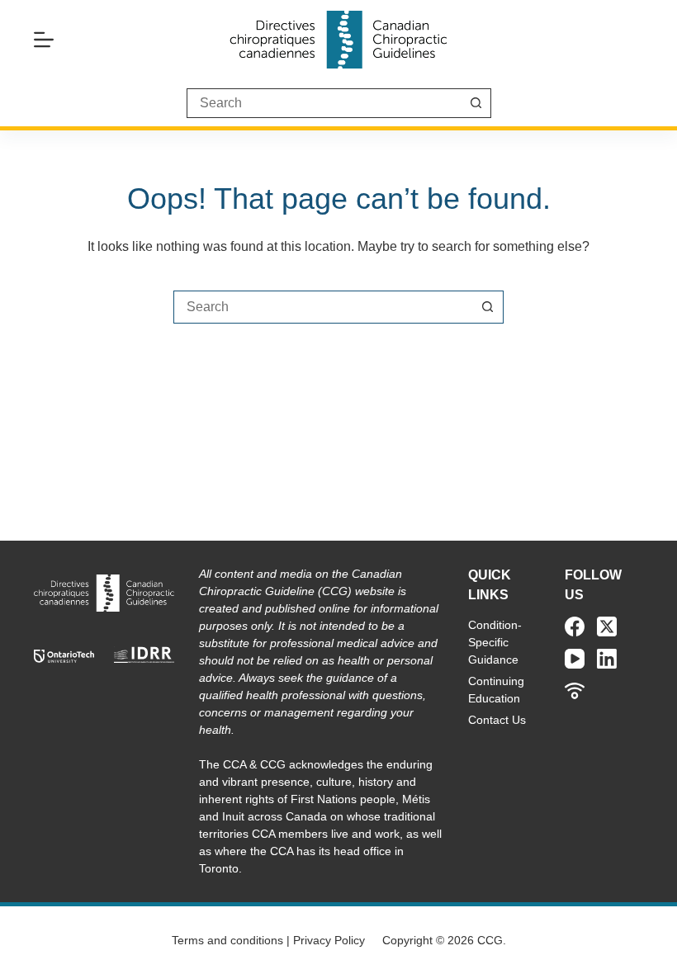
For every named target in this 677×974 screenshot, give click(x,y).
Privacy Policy (329, 940)
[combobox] (322, 307)
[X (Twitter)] (607, 626)
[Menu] (44, 40)
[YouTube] (575, 659)
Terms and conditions (227, 940)
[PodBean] (575, 691)
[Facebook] (575, 626)
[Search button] (476, 103)
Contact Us (497, 719)
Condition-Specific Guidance (495, 642)
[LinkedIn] (607, 659)
